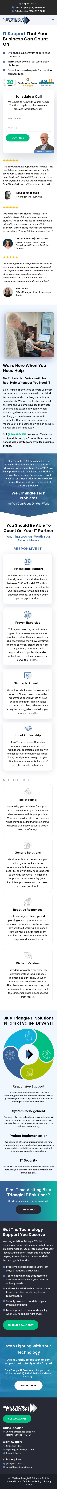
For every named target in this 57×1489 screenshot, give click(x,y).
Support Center (29, 3)
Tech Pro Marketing (32, 1481)
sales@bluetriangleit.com (19, 1467)
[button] (53, 20)
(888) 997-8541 (14, 1463)
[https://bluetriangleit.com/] (16, 19)
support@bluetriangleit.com (20, 1449)
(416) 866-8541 (14, 1446)
